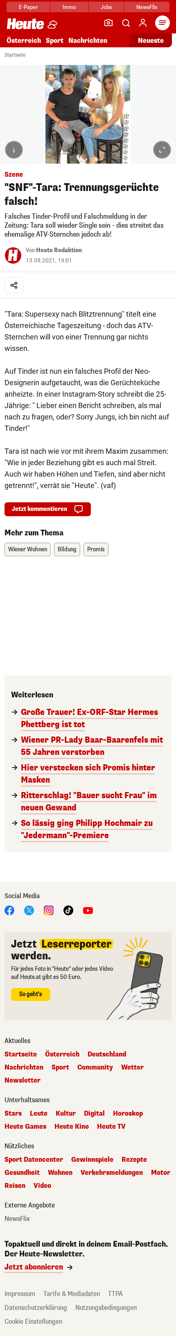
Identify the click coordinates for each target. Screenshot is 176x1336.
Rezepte (134, 1160)
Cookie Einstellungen (33, 1321)
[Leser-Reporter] (108, 23)
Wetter (132, 1067)
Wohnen (60, 1173)
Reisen (15, 1186)
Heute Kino (71, 1127)
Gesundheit (22, 1173)
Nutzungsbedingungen (106, 1307)
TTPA (115, 1293)
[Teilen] (14, 285)
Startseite (15, 55)
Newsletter (23, 1080)
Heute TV (111, 1127)
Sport (54, 40)
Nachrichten (24, 1067)
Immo (69, 7)
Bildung (67, 549)
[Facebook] (9, 909)
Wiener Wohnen (27, 549)
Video (42, 1186)
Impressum (20, 1293)
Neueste (151, 40)
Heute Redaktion (59, 250)
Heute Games (25, 1127)
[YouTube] (88, 909)
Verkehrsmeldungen (112, 1173)
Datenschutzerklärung (36, 1307)
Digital (94, 1114)
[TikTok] (68, 909)
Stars (13, 1114)
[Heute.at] (25, 23)
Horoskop (128, 1114)
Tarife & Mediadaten (71, 1293)
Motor (160, 1173)
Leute (38, 1114)
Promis (96, 549)
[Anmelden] (143, 23)
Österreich (24, 40)
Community (95, 1067)
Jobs (106, 7)
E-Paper (28, 7)
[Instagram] (49, 909)
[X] (29, 909)
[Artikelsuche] (126, 23)
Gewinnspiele (92, 1160)
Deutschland (107, 1054)
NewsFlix (146, 7)
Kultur (66, 1114)
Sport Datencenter (34, 1160)
